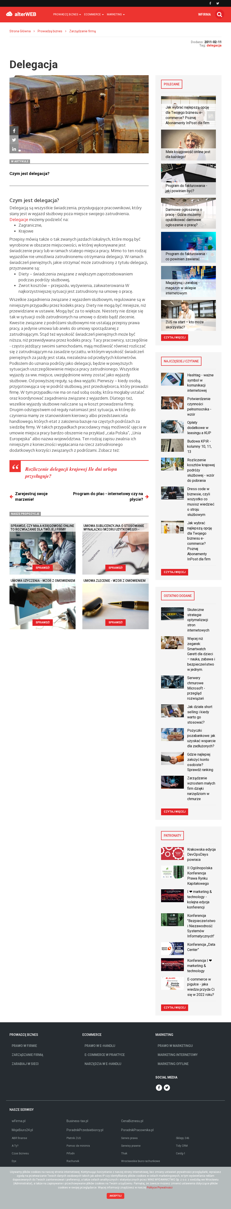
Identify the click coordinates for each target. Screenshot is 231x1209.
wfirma (204, 14)
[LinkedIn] (13, 148)
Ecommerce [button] (93, 14)
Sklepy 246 (182, 1138)
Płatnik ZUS (74, 1138)
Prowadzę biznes (50, 31)
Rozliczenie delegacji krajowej (56, 468)
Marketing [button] (114, 14)
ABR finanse (19, 1138)
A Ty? (15, 1145)
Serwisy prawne (131, 1145)
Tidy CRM (182, 1145)
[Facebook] (13, 130)
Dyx (14, 1161)
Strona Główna (20, 31)
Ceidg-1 (180, 1153)
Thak (124, 1153)
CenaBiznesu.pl (132, 1121)
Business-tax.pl (77, 1121)
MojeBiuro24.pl (22, 1130)
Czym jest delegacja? (29, 173)
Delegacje (18, 219)
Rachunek (73, 1161)
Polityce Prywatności (160, 1187)
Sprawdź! (43, 567)
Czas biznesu (20, 1153)
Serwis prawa (129, 1138)
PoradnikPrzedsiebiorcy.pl (85, 1130)
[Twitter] (13, 139)
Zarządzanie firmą (82, 31)
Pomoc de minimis (78, 1145)
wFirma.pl (18, 1121)
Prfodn (71, 1153)
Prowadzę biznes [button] (66, 14)
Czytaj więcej (174, 337)
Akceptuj (116, 1196)
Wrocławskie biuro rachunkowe (140, 1161)
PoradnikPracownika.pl (137, 1130)
